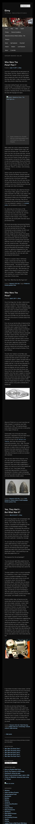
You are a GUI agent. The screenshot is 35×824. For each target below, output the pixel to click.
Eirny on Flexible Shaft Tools (13, 769)
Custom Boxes (9, 808)
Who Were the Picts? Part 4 (12, 754)
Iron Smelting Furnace (11, 817)
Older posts (8, 734)
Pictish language (23, 500)
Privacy (7, 32)
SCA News (11, 783)
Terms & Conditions (16, 32)
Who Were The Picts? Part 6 (12, 750)
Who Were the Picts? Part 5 (12, 752)
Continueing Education (11, 804)
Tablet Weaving (24, 725)
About (6, 50)
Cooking (7, 806)
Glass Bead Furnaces (10, 813)
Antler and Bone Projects (12, 792)
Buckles (7, 798)
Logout (22, 28)
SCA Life (17, 283)
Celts (25, 498)
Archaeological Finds (11, 794)
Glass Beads (8, 815)
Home (6, 28)
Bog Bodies (8, 796)
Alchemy (7, 790)
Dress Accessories (10, 809)
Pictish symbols (9, 285)
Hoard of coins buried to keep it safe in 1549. (17, 775)
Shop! (6, 43)
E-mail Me (13, 50)
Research (12, 283)
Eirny (7, 10)
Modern (13, 46)
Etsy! (17, 28)
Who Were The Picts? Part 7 (11, 63)
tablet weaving (13, 728)
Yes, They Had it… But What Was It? (13, 511)
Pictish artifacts (15, 500)
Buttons (7, 800)
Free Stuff (22, 43)
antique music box (13, 726)
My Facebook (14, 43)
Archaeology (21, 726)
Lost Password (21, 46)
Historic (7, 46)
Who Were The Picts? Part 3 (12, 756)
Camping (7, 802)
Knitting (7, 821)
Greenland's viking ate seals (12, 773)
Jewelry (7, 819)
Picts (14, 285)
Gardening (7, 811)
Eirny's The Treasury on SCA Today (14, 771)
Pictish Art (27, 283)
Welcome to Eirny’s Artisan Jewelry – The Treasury (15, 37)
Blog (12, 28)
